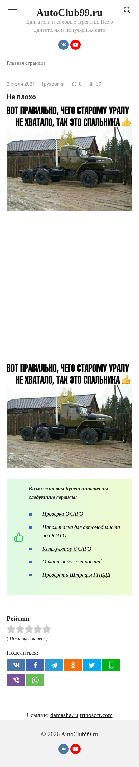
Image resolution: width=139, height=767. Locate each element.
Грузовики (53, 84)
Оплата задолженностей (72, 561)
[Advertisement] (69, 290)
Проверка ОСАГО (62, 514)
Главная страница (26, 63)
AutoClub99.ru (69, 12)
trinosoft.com (96, 714)
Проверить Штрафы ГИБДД (76, 575)
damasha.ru (64, 714)
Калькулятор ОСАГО (66, 549)
